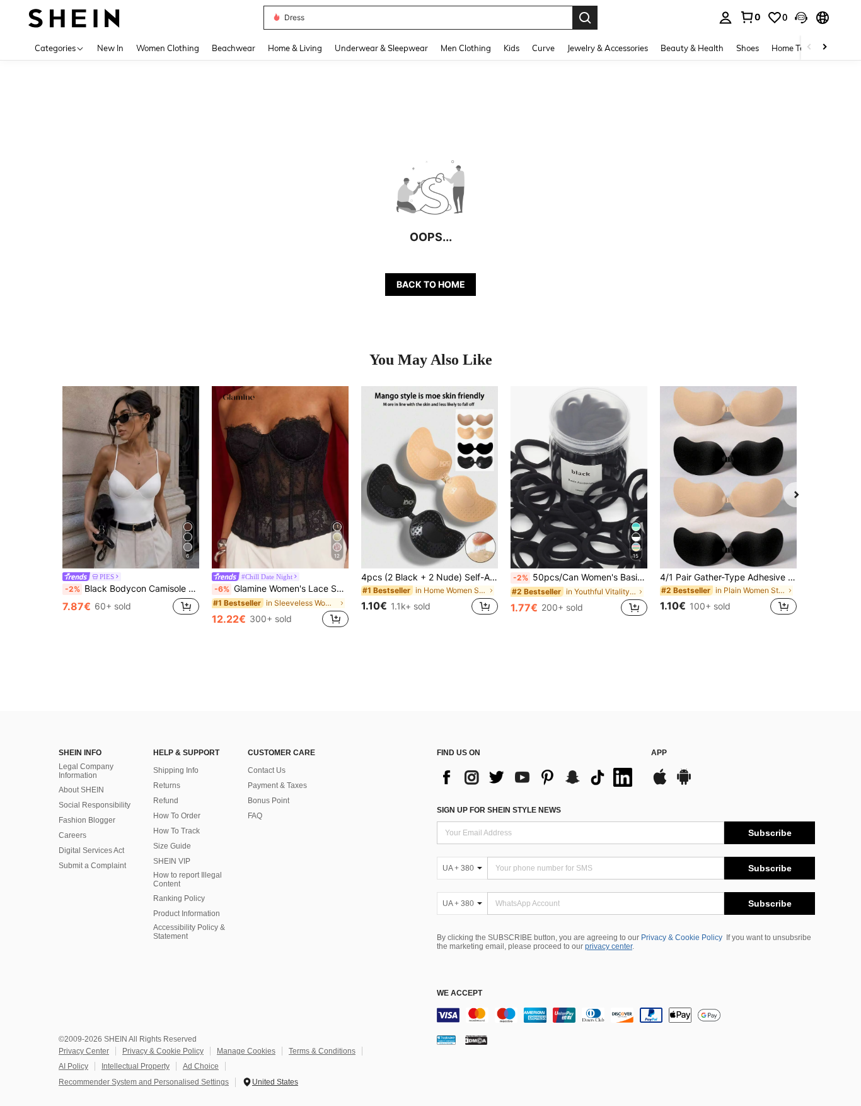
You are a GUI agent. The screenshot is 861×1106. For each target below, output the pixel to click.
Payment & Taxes (277, 785)
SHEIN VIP (171, 861)
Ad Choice (201, 1066)
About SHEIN (81, 789)
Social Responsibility (94, 805)
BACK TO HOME (430, 284)
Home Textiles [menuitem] (797, 48)
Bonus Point (268, 800)
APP (659, 753)
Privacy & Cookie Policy (681, 937)
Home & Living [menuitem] (295, 48)
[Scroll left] (809, 47)
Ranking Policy (179, 898)
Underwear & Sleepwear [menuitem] (381, 48)
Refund (165, 800)
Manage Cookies (246, 1051)
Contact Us (267, 770)
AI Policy (73, 1066)
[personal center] (725, 17)
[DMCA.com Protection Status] (476, 1039)
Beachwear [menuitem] (233, 48)
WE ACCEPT (459, 993)
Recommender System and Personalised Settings (144, 1082)
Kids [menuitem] (511, 48)
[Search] (585, 18)
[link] (750, 17)
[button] (801, 17)
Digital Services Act (91, 850)
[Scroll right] (824, 47)
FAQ (255, 815)
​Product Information (186, 913)
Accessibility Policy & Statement (189, 932)
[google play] (684, 783)
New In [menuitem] (110, 48)
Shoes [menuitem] (747, 48)
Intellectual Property (135, 1066)
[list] (538, 777)
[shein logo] (74, 17)
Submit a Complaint (92, 865)
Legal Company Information (86, 771)
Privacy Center (84, 1051)
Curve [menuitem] (543, 48)
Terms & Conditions (322, 1051)
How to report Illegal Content (187, 879)
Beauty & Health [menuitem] (692, 48)
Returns (166, 785)
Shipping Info (176, 770)
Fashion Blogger (87, 820)
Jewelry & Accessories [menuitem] (607, 48)
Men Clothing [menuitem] (466, 48)
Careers (72, 835)
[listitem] (130, 508)
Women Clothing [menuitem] (167, 48)
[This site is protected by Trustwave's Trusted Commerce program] (446, 1039)
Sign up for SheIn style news (499, 810)
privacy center (608, 946)
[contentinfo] (626, 1015)
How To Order (176, 815)
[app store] (660, 783)
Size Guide (172, 846)
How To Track (176, 831)
